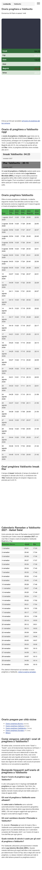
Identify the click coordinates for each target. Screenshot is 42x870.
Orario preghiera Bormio (14, 723)
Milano (8, 733)
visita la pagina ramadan (27, 672)
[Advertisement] (21, 34)
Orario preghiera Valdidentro (16, 728)
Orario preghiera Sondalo (15, 730)
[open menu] (38, 4)
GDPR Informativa (8, 867)
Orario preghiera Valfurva (15, 726)
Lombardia (7, 4)
